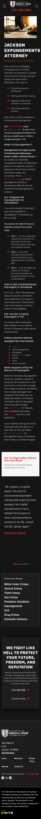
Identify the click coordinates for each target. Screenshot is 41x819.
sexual (21, 355)
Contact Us (18, 766)
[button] (20, 690)
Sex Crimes (11, 597)
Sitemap (5, 766)
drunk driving (15, 407)
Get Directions (8, 752)
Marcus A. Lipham (14, 433)
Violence (15, 347)
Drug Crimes (11, 614)
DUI (6, 610)
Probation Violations (16, 601)
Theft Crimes (12, 592)
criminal (12, 414)
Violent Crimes (13, 588)
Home (4, 758)
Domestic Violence (15, 619)
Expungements (13, 605)
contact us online (14, 129)
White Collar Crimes (16, 584)
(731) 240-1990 (15, 126)
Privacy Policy (32, 759)
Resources (18, 758)
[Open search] (36, 6)
